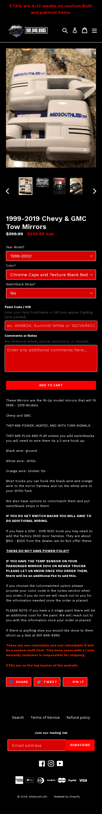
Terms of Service (45, 717)
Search (18, 717)
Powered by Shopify (67, 796)
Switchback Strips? (20, 284)
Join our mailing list (51, 733)
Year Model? (15, 247)
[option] (25, 186)
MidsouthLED (38, 796)
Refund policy (78, 717)
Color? (11, 265)
